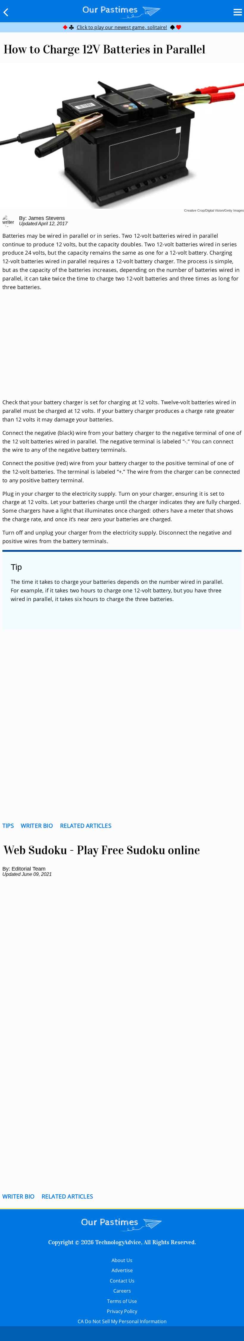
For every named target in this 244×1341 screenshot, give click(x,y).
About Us (122, 1260)
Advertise (122, 1270)
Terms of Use (122, 1301)
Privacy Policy (122, 1311)
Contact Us (122, 1280)
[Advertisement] (122, 351)
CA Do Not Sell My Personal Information (122, 1321)
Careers (122, 1291)
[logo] (122, 11)
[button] (6, 12)
